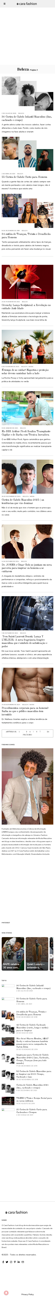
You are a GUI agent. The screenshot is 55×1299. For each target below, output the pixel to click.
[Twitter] (7, 1262)
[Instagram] (11, 1262)
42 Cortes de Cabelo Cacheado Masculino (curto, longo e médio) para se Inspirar (32, 1028)
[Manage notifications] (6, 1293)
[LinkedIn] (18, 1262)
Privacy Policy (27, 1294)
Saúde (31, 366)
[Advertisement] (27, 27)
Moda (32, 496)
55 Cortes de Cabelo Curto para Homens (24, 177)
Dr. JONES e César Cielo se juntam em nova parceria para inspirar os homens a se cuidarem (27, 568)
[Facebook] (3, 1262)
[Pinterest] (14, 1262)
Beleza (21, 113)
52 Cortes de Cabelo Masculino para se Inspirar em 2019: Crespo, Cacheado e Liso (33, 1074)
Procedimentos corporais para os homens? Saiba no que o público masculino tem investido (25, 711)
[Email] (23, 1262)
